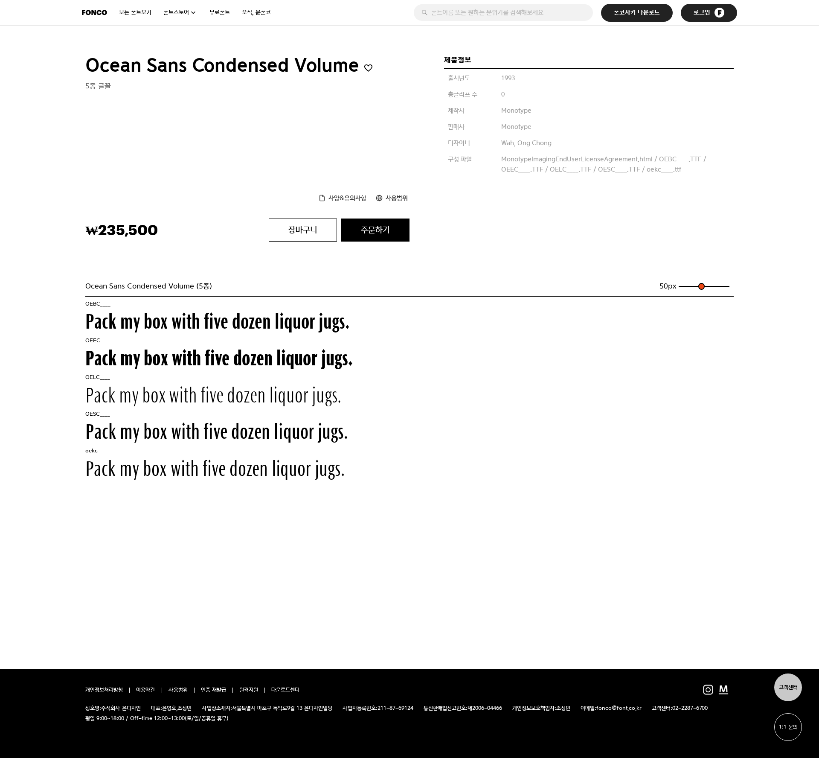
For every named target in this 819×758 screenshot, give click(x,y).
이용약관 (145, 690)
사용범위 (397, 197)
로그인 (702, 12)
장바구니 (302, 230)
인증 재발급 (213, 690)
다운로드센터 (285, 690)
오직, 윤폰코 (256, 12)
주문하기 (375, 230)
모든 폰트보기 (135, 12)
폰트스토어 (176, 12)
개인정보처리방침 (104, 690)
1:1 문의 (788, 727)
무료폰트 (219, 12)
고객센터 (788, 687)
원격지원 (248, 690)
